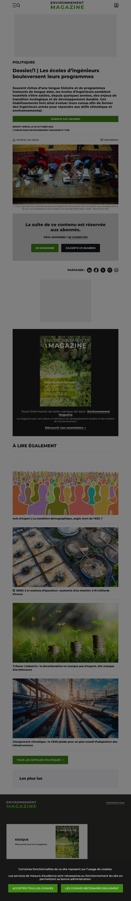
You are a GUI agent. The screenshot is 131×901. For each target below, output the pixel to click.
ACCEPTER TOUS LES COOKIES (32, 888)
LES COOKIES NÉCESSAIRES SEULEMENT (92, 888)
